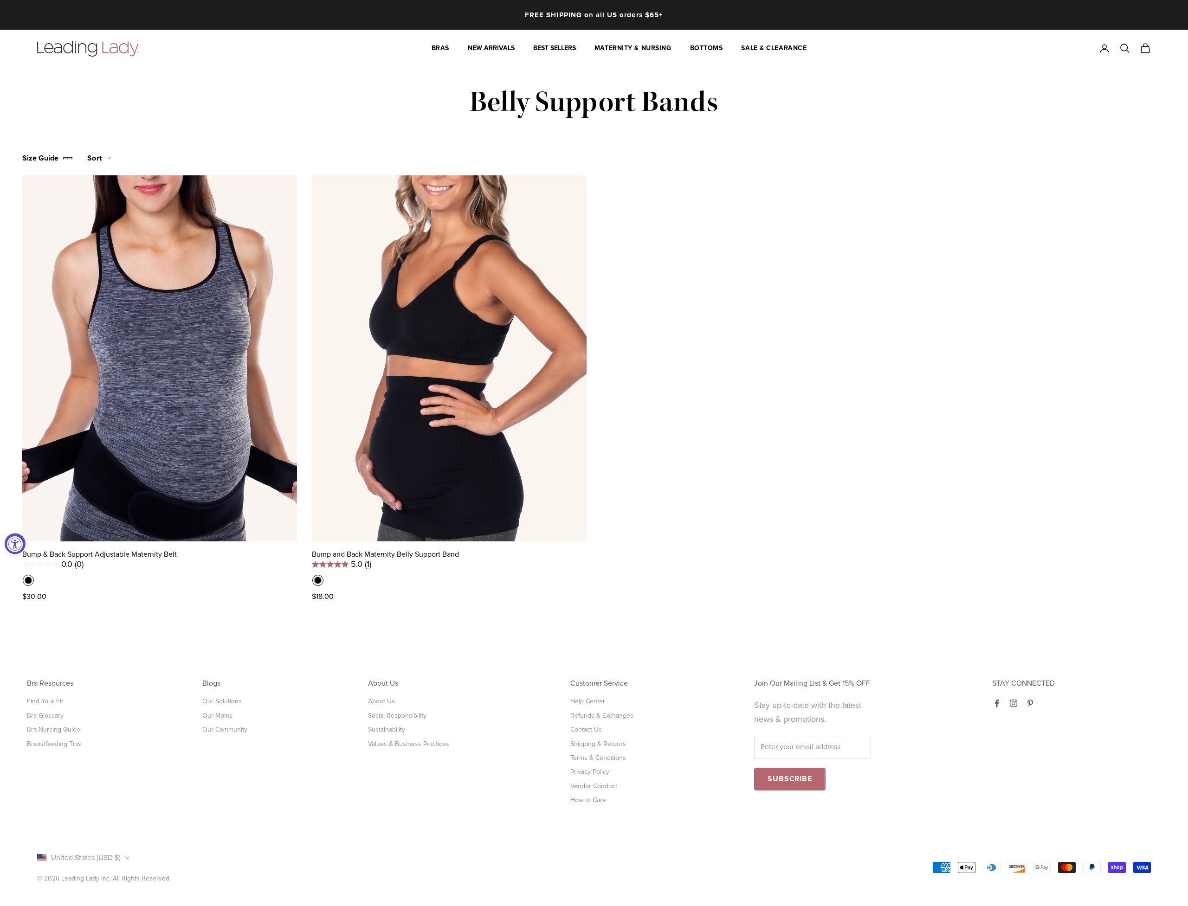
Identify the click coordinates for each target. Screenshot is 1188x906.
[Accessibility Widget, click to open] (15, 543)
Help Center (587, 701)
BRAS (440, 48)
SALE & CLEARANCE (774, 48)
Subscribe (790, 779)
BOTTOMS (706, 48)
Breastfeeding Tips (54, 744)
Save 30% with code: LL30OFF (594, 19)
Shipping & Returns (598, 744)
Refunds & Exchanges (601, 716)
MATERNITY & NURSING (632, 48)
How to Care (588, 800)
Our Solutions (222, 701)
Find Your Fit (45, 701)
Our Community (224, 729)
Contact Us (586, 729)
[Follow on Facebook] (996, 703)
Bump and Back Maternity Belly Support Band (385, 554)
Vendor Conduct (593, 786)
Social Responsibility (397, 716)
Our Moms (217, 716)
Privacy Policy (589, 772)
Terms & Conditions (598, 758)
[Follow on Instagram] (1013, 703)
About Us (381, 701)
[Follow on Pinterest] (1030, 703)
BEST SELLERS (554, 48)
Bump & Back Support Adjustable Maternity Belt (99, 554)
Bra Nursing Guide (53, 729)
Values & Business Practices (408, 744)
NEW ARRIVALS (491, 48)
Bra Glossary (45, 716)
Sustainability (386, 729)
